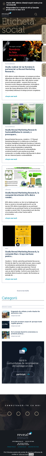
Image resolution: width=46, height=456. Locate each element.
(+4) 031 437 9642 (29, 441)
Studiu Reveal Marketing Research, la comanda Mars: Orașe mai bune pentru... (22, 253)
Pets (6, 248)
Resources (44, 53)
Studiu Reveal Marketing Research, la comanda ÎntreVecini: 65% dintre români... (22, 195)
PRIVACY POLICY (11, 446)
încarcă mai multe (23, 290)
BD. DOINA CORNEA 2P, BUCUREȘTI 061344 (23, 444)
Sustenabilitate (10, 63)
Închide (31, 454)
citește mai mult (11, 96)
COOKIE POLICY (22, 446)
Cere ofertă (44, 34)
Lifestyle (8, 189)
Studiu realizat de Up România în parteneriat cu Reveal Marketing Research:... (20, 69)
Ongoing (44, 70)
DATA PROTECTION (33, 446)
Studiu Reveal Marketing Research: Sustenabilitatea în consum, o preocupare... (21, 132)
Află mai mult (23, 454)
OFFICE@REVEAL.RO (17, 441)
